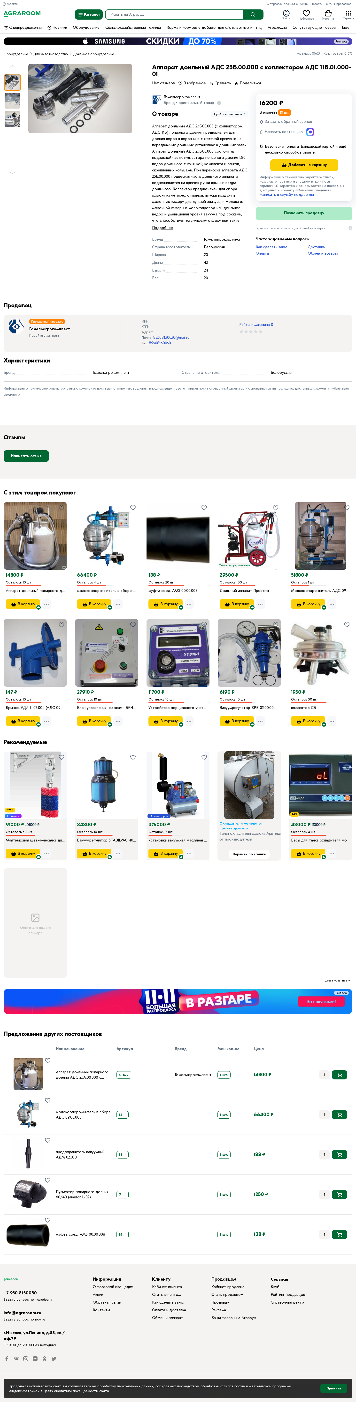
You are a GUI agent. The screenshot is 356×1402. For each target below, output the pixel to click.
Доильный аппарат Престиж (244, 591)
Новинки (59, 27)
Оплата (262, 253)
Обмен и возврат (323, 253)
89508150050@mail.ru (171, 337)
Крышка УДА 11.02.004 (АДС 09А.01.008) (35, 708)
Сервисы (348, 18)
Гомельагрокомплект (182, 97)
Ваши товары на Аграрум (233, 1318)
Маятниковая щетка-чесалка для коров (35, 840)
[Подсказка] (218, 103)
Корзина (328, 18)
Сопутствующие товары (314, 27)
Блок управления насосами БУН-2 (106, 708)
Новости (317, 4)
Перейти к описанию (228, 114)
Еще (345, 27)
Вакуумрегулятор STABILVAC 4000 (106, 840)
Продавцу (220, 1302)
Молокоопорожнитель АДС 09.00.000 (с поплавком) (320, 591)
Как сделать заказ (271, 247)
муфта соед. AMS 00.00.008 (173, 591)
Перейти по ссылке (249, 854)
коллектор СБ (303, 708)
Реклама (341, 41)
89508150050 (160, 343)
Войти (286, 18)
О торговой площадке (282, 4)
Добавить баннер (336, 980)
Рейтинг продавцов (338, 4)
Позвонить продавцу (304, 213)
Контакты (101, 1310)
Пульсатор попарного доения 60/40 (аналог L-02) (82, 1194)
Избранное (306, 18)
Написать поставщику (283, 132)
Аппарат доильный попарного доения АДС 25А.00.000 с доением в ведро (35, 591)
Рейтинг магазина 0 (256, 325)
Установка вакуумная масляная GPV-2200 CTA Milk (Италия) (178, 840)
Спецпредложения (25, 27)
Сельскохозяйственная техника (133, 27)
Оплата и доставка (169, 1310)
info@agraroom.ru (22, 1312)
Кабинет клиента (167, 1287)
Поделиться (250, 83)
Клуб (275, 1287)
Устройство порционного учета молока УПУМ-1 (178, 708)
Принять (333, 1388)
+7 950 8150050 (20, 1293)
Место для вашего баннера (35, 930)
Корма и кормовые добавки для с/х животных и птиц (214, 27)
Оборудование (86, 27)
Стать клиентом (166, 1294)
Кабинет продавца (227, 1287)
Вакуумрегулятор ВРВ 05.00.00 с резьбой (249, 708)
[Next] (63, 529)
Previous (12, 68)
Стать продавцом (227, 1294)
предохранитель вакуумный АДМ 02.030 (80, 1154)
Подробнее (162, 228)
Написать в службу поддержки (287, 194)
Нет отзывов (163, 83)
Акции (304, 4)
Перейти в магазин (44, 335)
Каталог (91, 14)
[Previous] (12, 529)
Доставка (316, 247)
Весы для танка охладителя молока (320, 840)
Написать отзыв (26, 456)
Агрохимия (277, 27)
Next (12, 174)
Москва (12, 4)
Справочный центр (287, 1302)
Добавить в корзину (307, 165)
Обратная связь (107, 1302)
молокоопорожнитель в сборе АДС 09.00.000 (106, 591)
